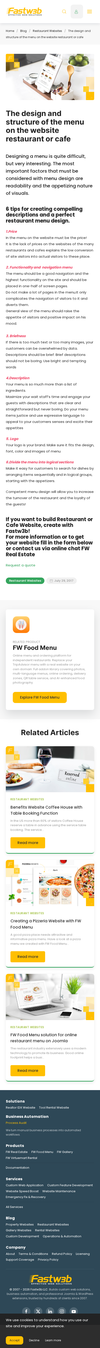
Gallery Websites (18, 1230)
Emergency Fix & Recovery (26, 1197)
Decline (34, 1340)
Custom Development (22, 1236)
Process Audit (16, 1123)
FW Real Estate (17, 1152)
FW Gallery (65, 1152)
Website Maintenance (59, 1191)
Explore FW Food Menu (40, 697)
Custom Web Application (24, 1185)
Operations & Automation (62, 1236)
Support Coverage (20, 1259)
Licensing (83, 1254)
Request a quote (20, 565)
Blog (23, 31)
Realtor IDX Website (20, 1107)
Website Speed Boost (22, 1191)
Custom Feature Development (70, 1185)
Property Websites (20, 1224)
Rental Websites (47, 1230)
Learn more (53, 1340)
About (10, 1254)
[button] (64, 11)
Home (10, 31)
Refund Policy (62, 1254)
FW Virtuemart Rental (21, 1158)
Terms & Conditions (33, 1254)
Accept (15, 1340)
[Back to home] (24, 11)
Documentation (17, 1167)
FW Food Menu (42, 1152)
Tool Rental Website (54, 1107)
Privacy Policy (48, 1259)
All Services (14, 1207)
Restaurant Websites (47, 31)
